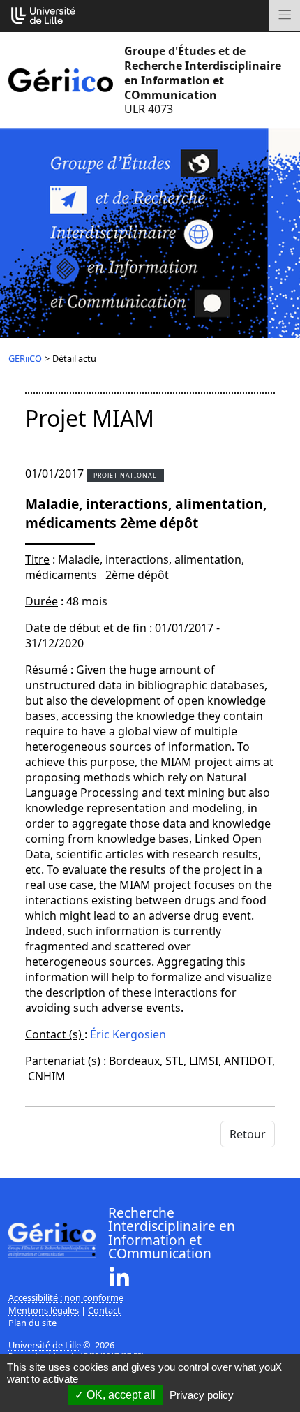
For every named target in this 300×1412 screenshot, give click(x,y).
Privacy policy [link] (202, 1395)
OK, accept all (120, 1395)
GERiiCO (25, 358)
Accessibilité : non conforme (65, 1297)
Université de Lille (44, 1345)
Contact (104, 1310)
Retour (248, 1134)
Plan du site (32, 1322)
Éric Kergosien (129, 1034)
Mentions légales (43, 1310)
